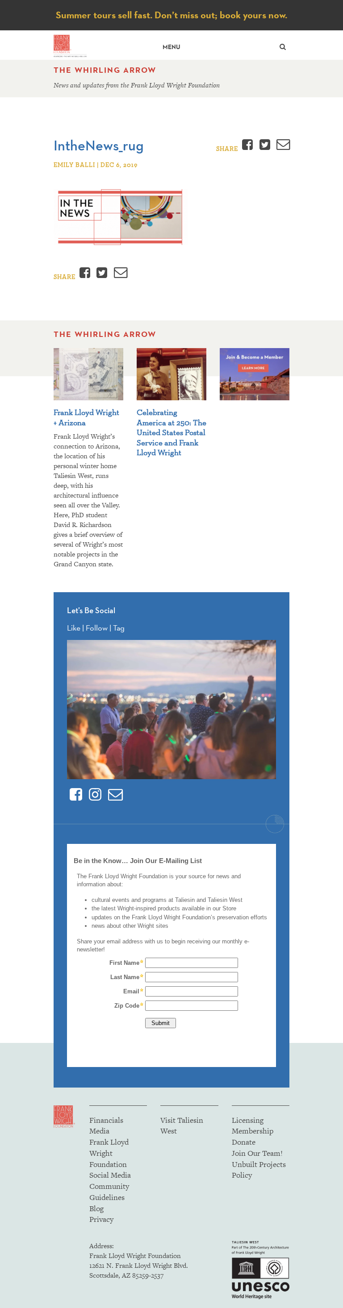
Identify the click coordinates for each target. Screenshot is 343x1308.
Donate (243, 1142)
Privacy (101, 1219)
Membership (252, 1130)
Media (99, 1130)
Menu (171, 47)
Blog (96, 1208)
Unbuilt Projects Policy (259, 1170)
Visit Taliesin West (181, 1126)
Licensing (248, 1120)
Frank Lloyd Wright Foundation (109, 1153)
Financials (106, 1120)
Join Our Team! (257, 1153)
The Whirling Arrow (105, 70)
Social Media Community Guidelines (110, 1186)
